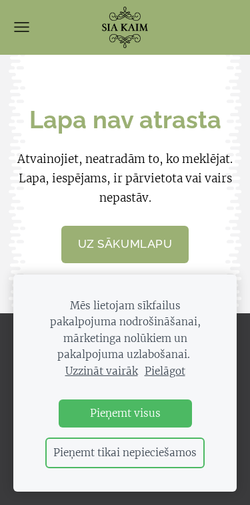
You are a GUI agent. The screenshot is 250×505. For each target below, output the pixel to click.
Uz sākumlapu (125, 243)
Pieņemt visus (125, 413)
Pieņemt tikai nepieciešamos (125, 452)
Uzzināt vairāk (101, 371)
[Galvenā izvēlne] (21, 27)
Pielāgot (165, 371)
